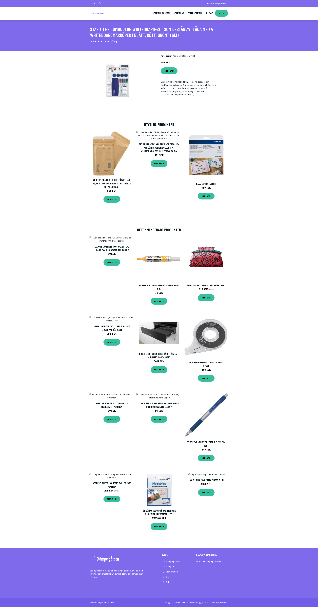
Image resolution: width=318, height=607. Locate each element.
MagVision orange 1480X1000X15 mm (206, 480)
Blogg (209, 13)
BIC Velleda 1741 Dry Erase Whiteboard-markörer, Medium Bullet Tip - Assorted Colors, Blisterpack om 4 (159, 148)
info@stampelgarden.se (216, 3)
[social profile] (99, 3)
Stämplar (178, 13)
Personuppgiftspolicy (200, 602)
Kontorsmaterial (101, 41)
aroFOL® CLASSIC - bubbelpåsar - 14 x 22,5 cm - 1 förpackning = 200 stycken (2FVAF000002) (112, 183)
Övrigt (114, 41)
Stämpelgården (161, 13)
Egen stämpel (195, 13)
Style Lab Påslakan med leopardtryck (206, 285)
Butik (221, 13)
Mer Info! (169, 71)
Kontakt (176, 602)
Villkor (185, 602)
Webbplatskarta (219, 602)
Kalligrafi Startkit (206, 183)
